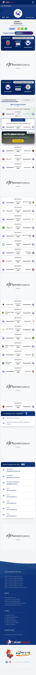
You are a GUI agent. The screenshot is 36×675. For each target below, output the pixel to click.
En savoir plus (18, 141)
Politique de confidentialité (9, 671)
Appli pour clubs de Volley (14, 584)
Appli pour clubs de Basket (14, 578)
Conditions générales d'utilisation (24, 669)
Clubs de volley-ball (12, 623)
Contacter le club (29, 17)
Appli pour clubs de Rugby (14, 580)
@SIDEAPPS (27, 662)
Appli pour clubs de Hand (13, 582)
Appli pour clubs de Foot (13, 576)
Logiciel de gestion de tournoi (15, 603)
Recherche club (10, 598)
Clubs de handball (11, 621)
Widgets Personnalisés (12, 601)
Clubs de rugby (10, 619)
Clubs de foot (9, 615)
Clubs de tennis (10, 624)
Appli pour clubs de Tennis (14, 586)
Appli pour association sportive (16, 587)
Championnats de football (14, 635)
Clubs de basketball (12, 617)
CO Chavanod (7, 6)
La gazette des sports (12, 599)
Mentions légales (6, 669)
